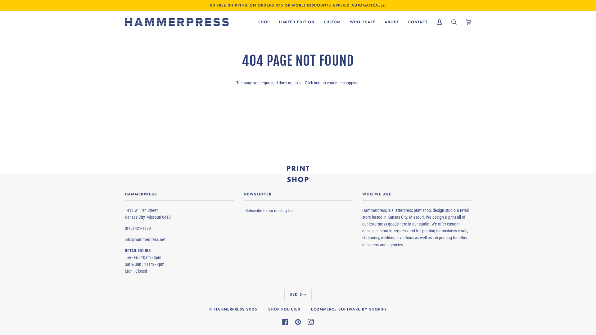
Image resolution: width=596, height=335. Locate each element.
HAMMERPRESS (229, 309)
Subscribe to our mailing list (269, 210)
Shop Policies (284, 309)
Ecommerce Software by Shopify (349, 309)
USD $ (296, 294)
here (318, 82)
